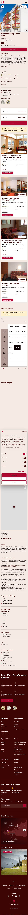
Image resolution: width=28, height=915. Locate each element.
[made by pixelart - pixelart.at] (14, 909)
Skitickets (16, 724)
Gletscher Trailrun (18, 749)
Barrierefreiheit (22, 885)
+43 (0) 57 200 (4, 792)
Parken (2, 749)
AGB (16, 885)
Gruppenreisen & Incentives (20, 729)
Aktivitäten (4, 718)
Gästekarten (3, 762)
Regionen (3, 742)
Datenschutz (11, 885)
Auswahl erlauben (14, 478)
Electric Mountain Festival (19, 754)
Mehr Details (4, 169)
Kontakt (16, 762)
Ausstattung (3, 84)
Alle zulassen (14, 475)
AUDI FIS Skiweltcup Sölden (20, 742)
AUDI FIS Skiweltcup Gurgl (19, 744)
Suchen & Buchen (18, 718)
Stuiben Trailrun (17, 747)
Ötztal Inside (4, 759)
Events (16, 739)
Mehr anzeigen (4, 66)
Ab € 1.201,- (23, 331)
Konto (2, 767)
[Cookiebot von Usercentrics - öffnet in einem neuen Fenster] (21, 431)
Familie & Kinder (4, 731)
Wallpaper (16, 774)
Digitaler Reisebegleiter (6, 765)
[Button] (24, 805)
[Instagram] (8, 896)
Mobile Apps (17, 769)
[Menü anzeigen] (26, 2)
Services (16, 759)
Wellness (3, 729)
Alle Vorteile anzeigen (5, 98)
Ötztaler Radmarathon (19, 752)
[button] (14, 507)
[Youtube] (16, 896)
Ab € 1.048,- (17, 331)
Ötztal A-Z (3, 752)
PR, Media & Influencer (16, 888)
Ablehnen (14, 482)
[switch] (25, 458)
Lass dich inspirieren (5, 734)
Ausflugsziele (4, 726)
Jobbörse (8, 888)
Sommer (2, 724)
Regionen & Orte (5, 739)
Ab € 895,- (11, 331)
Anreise (2, 744)
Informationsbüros (18, 767)
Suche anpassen (8, 314)
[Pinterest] (19, 896)
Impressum (5, 885)
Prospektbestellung (18, 772)
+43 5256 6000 (4, 534)
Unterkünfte (16, 721)
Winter (2, 721)
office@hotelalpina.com (6, 536)
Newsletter (16, 765)
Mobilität (3, 747)
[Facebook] (12, 896)
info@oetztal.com (15, 792)
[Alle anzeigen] (14, 153)
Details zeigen (21, 471)
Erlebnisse (16, 726)
